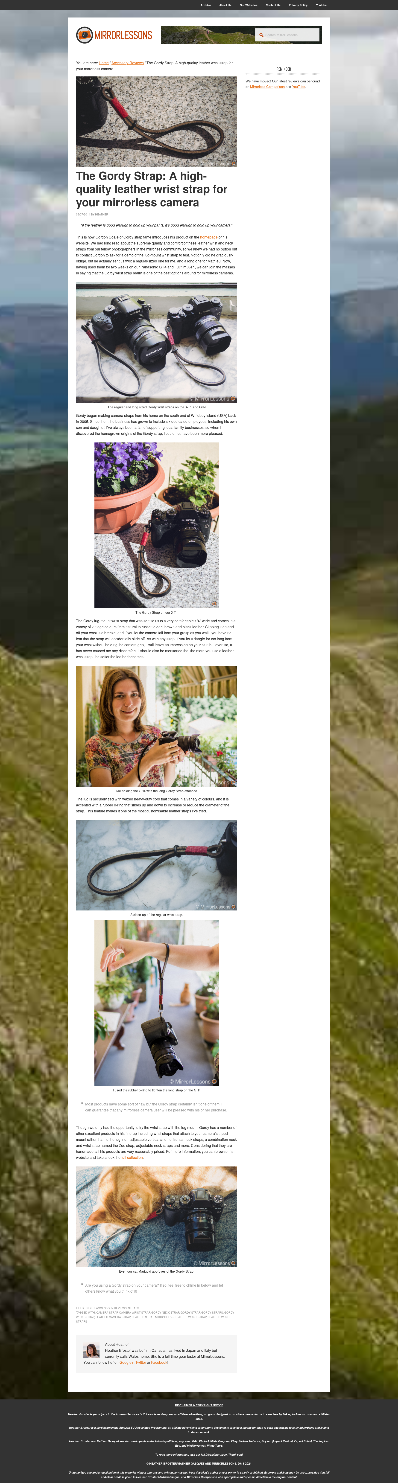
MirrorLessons (114, 35)
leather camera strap (113, 1317)
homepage (209, 237)
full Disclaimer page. (214, 1455)
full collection (132, 1157)
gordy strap (190, 1312)
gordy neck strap (165, 1312)
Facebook (159, 1362)
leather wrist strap (190, 1317)
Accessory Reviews (111, 1308)
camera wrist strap (134, 1312)
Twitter (140, 1362)
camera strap (107, 1312)
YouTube (298, 86)
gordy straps (212, 1312)
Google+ (127, 1362)
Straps (133, 1308)
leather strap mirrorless (152, 1317)
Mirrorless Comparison (267, 86)
